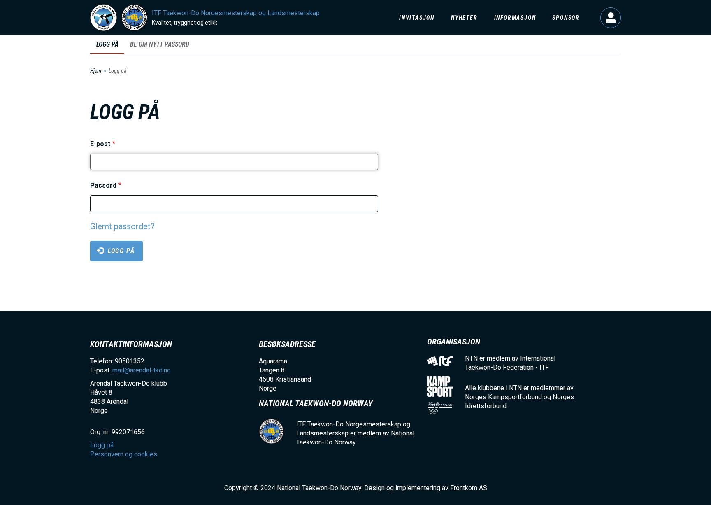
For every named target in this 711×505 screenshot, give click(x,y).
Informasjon (515, 17)
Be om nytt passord (159, 44)
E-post (100, 144)
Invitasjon (416, 17)
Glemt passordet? (122, 226)
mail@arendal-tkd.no (141, 370)
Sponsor (566, 17)
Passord (103, 186)
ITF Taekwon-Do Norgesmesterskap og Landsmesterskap (236, 13)
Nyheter (464, 17)
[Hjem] (103, 17)
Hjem (95, 70)
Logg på (610, 17)
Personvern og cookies (123, 454)
